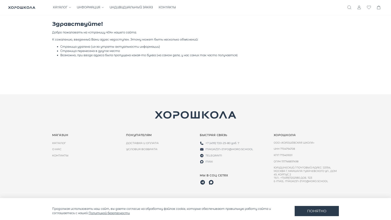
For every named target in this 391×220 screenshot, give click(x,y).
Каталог (60, 7)
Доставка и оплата (142, 143)
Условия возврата (141, 149)
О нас (57, 149)
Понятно (316, 211)
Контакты (167, 7)
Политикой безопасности (109, 213)
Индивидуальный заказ (131, 7)
